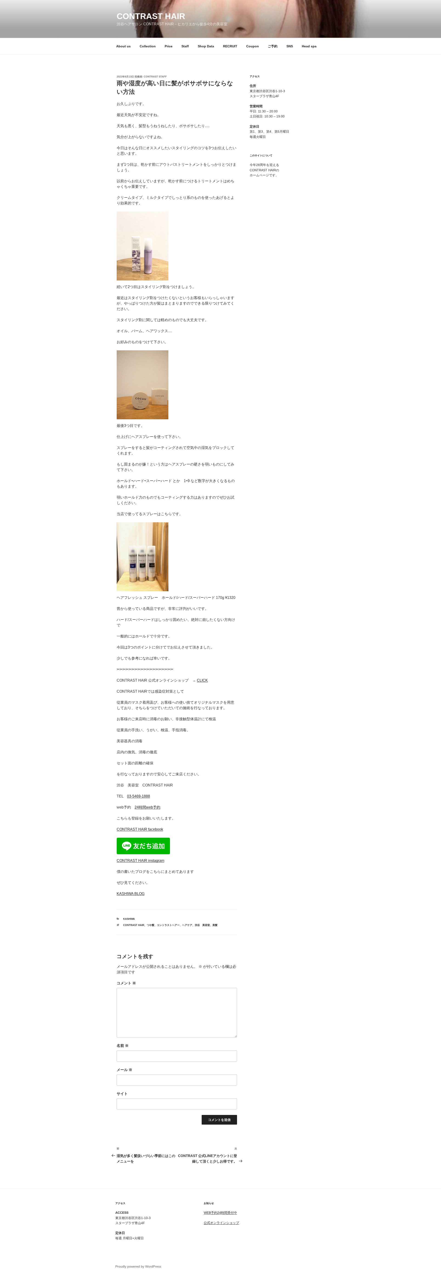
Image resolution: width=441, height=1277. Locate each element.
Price (168, 46)
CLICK (202, 680)
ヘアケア (187, 925)
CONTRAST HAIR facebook (140, 829)
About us (123, 46)
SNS (289, 46)
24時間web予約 (147, 807)
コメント (126, 983)
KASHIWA (129, 918)
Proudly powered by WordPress (138, 1266)
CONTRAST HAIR (151, 16)
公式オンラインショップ (221, 1223)
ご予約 (272, 46)
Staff (185, 46)
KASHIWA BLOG (130, 894)
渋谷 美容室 (202, 925)
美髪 (215, 925)
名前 (123, 1046)
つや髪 (150, 925)
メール (124, 1070)
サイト (122, 1094)
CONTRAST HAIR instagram (140, 861)
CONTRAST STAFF (155, 76)
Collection (148, 46)
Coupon (252, 46)
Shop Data (206, 46)
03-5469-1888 (138, 796)
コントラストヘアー (168, 925)
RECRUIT (230, 46)
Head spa (309, 46)
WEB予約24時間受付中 (220, 1212)
